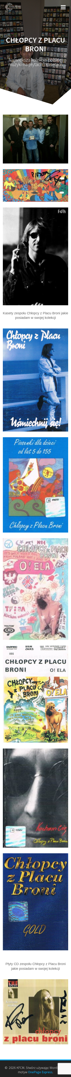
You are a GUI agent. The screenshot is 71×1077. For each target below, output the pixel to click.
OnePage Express (40, 1072)
